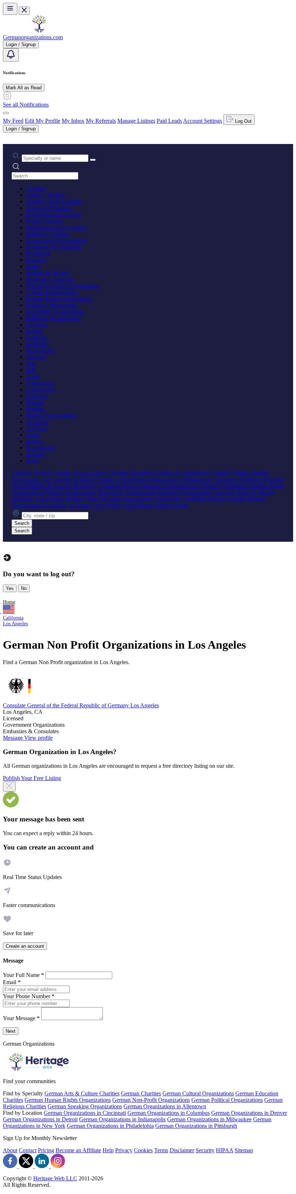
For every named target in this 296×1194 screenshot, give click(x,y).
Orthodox (37, 396)
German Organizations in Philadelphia (110, 1126)
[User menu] (6, 113)
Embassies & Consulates (54, 247)
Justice (33, 266)
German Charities (141, 1093)
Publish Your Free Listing (32, 778)
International (40, 448)
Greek (33, 435)
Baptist (34, 331)
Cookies (143, 1150)
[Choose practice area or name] (93, 160)
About (10, 1150)
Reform (34, 402)
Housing (35, 260)
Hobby (34, 441)
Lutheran (36, 337)
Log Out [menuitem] (243, 121)
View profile (38, 738)
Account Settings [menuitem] (202, 121)
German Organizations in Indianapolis (122, 1119)
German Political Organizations (227, 1100)
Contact (27, 1150)
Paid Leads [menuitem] (169, 121)
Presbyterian (40, 350)
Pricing (46, 1150)
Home (9, 602)
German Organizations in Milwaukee (209, 1119)
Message (13, 738)
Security (205, 1150)
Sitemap (244, 1150)
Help (108, 1150)
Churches (37, 324)
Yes (10, 588)
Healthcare (38, 253)
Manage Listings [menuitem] (136, 121)
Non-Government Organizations (63, 286)
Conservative (41, 389)
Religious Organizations (53, 318)
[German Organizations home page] (39, 31)
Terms (161, 1150)
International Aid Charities (56, 227)
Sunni (32, 376)
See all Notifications (26, 105)
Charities (36, 188)
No (24, 588)
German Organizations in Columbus (168, 1113)
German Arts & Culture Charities (81, 1093)
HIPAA (224, 1150)
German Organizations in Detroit (40, 1119)
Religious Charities (47, 234)
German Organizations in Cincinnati (85, 1113)
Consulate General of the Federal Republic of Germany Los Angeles (81, 705)
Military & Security (48, 273)
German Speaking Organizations (85, 1106)
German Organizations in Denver (249, 1113)
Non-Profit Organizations (55, 311)
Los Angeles (15, 623)
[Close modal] (9, 786)
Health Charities (44, 221)
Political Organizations (52, 305)
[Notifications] (11, 55)
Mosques (36, 357)
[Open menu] (10, 9)
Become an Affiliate (78, 1150)
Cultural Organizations (52, 292)
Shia (31, 363)
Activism (36, 428)
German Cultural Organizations (198, 1093)
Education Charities (48, 208)
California (13, 618)
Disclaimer (182, 1150)
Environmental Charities (53, 214)
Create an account (25, 946)
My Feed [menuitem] (13, 121)
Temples (35, 409)
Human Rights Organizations (59, 299)
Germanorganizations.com (33, 37)
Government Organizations (57, 240)
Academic (37, 422)
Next (11, 1031)
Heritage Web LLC (55, 1178)
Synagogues (40, 383)
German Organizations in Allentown (164, 1106)
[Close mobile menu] (24, 10)
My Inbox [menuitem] (73, 121)
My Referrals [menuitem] (101, 121)
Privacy (123, 1150)
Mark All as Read (24, 87)
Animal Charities (45, 195)
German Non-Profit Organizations (151, 1100)
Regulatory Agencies (50, 279)
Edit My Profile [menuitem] (42, 121)
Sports (33, 461)
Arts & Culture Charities (54, 201)
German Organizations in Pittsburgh (196, 1126)
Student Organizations (51, 415)
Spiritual (35, 454)
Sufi (30, 370)
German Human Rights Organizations (68, 1100)
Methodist (37, 344)
